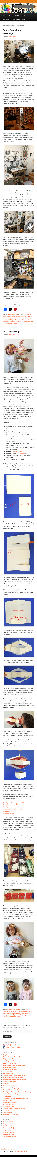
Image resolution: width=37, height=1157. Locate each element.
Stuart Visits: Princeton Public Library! (15, 1065)
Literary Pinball (7, 1100)
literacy (5, 320)
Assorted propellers (8, 813)
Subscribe (7, 1036)
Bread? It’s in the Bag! (9, 1063)
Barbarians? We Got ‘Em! (10, 1114)
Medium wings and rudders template (13, 809)
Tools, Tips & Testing (9, 1136)
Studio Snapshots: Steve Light (12, 32)
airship (5, 1011)
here (23, 77)
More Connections (8, 1126)
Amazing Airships (12, 331)
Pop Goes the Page (7, 1149)
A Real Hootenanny (9, 1104)
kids (25, 318)
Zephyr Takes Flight (11, 323)
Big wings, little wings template (12, 807)
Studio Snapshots (13, 314)
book (31, 314)
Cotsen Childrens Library (13, 1047)
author (27, 314)
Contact (17, 15)
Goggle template (7, 811)
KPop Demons (7, 1112)
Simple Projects (8, 1130)
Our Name (6, 19)
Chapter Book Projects (10, 1124)
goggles (31, 1011)
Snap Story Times (8, 1132)
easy (26, 1011)
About (11, 15)
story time (12, 321)
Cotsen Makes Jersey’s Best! (11, 1090)
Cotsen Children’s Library (18, 19)
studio (24, 321)
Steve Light (6, 321)
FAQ (23, 15)
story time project (28, 1015)
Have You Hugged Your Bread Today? (14, 1079)
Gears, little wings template (10, 805)
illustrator (14, 318)
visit (4, 323)
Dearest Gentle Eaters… (10, 1082)
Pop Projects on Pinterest (13, 1045)
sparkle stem (18, 451)
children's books (16, 316)
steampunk (6, 1015)
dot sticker (22, 453)
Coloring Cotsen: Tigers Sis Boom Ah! (14, 1075)
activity (28, 1009)
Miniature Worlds (8, 1073)
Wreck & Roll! (7, 1096)
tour (32, 321)
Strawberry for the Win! (10, 1069)
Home (5, 15)
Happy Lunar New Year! (10, 1102)
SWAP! (28, 321)
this (6, 825)
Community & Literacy (9, 1067)
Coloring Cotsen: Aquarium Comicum (14, 1108)
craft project (21, 1011)
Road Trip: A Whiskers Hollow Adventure (19, 320)
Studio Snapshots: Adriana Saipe (13, 1077)
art (24, 314)
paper (28, 1013)
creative (24, 316)
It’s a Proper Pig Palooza (10, 1061)
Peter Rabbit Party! (8, 1106)
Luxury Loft (6, 1110)
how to (5, 1013)
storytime (19, 321)
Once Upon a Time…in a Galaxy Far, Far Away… (17, 1092)
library (28, 318)
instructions (10, 1013)
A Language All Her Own (10, 1086)
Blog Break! (6, 1055)
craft (16, 1011)
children (9, 316)
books (4, 316)
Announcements (8, 1122)
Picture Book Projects (14, 1009)
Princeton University (28, 1145)
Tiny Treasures (7, 1071)
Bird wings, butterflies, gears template (13, 803)
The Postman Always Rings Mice (13, 1088)
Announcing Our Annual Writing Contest (15, 1098)
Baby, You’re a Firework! (10, 1059)
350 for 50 (6, 1084)
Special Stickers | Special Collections (14, 1057)
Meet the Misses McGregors (11, 1094)
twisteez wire (16, 435)
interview (20, 318)
